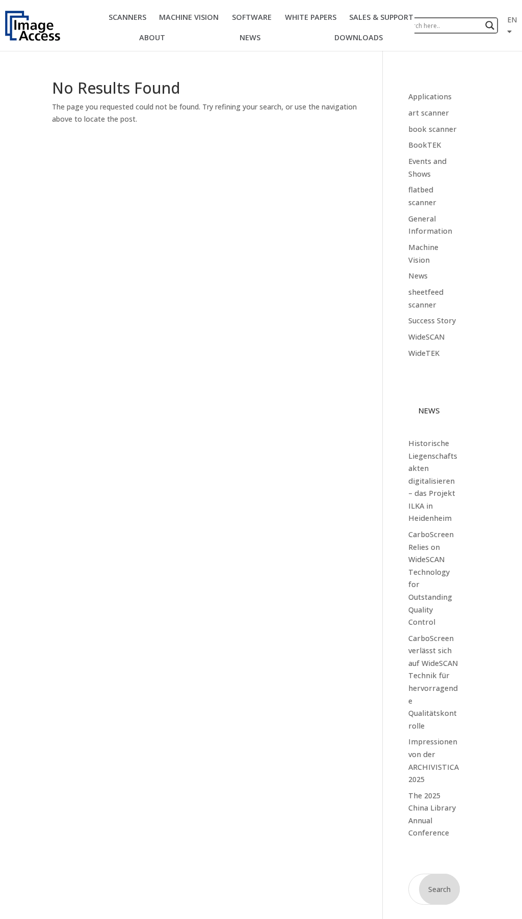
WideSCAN (426, 337)
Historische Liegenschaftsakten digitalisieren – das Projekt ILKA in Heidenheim (432, 480)
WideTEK (423, 353)
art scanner (428, 113)
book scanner (432, 129)
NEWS (250, 37)
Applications (430, 96)
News (418, 276)
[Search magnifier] (490, 25)
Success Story (432, 320)
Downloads (358, 37)
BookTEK (424, 145)
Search (439, 889)
